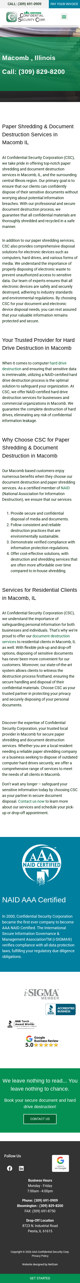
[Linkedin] (21, 1168)
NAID (65, 488)
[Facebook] (9, 1168)
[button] (64, 16)
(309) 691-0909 (29, 4)
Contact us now (31, 801)
